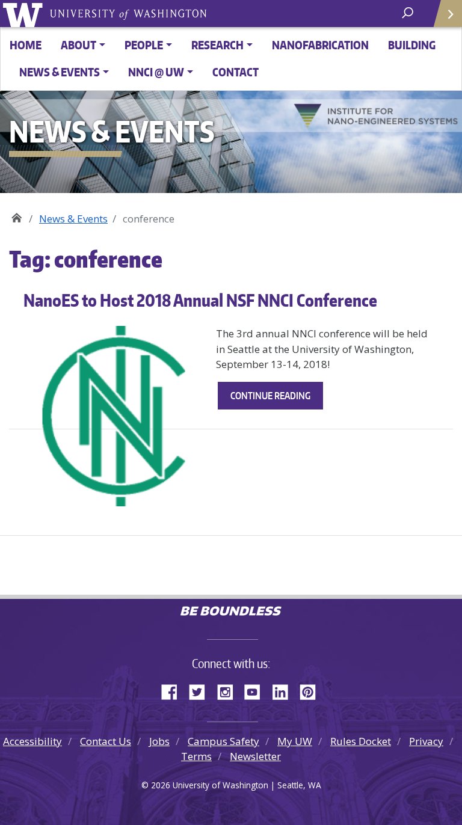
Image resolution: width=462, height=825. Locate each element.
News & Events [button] (59, 71)
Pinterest (312, 690)
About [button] (78, 44)
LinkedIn (284, 690)
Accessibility (32, 741)
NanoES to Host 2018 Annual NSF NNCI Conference (200, 300)
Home (26, 44)
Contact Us (105, 741)
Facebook (173, 690)
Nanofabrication (320, 44)
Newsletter (255, 756)
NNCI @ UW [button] (156, 71)
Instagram (229, 690)
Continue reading (276, 399)
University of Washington (25, 13)
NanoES (16, 214)
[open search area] (408, 13)
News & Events (73, 218)
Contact (235, 71)
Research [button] (217, 44)
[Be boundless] (231, 612)
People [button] (144, 44)
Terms (196, 756)
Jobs (159, 741)
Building (412, 44)
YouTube (257, 690)
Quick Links (447, 13)
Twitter (201, 690)
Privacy (426, 741)
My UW (294, 741)
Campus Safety (223, 741)
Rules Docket (360, 741)
